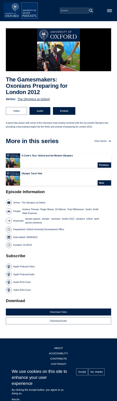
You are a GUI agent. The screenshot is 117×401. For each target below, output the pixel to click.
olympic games (32, 219)
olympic (46, 219)
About (58, 348)
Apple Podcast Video (24, 266)
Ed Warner (60, 209)
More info (15, 399)
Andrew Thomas (30, 209)
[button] (58, 49)
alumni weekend (33, 222)
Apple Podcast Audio (24, 274)
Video (16, 111)
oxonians (55, 219)
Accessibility (58, 353)
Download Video (58, 312)
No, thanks (96, 371)
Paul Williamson (75, 209)
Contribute (58, 358)
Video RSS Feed (22, 290)
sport (96, 219)
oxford (89, 219)
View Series (100, 141)
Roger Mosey (47, 209)
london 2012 (68, 219)
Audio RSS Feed (22, 282)
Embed (64, 111)
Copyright (58, 364)
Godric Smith (92, 209)
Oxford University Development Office (45, 229)
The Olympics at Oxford (33, 99)
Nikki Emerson (29, 213)
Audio (40, 111)
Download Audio (58, 321)
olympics (80, 219)
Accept (82, 371)
